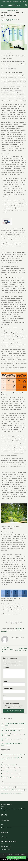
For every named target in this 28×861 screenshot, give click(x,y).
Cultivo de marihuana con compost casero (15, 724)
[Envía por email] (15, 623)
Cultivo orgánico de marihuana (10, 771)
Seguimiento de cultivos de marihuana (12, 790)
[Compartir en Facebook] (9, 623)
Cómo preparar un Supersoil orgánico (13, 744)
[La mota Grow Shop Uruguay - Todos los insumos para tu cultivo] (14, 5)
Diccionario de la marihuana (9, 774)
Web (4, 695)
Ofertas (3, 825)
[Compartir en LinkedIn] (21, 623)
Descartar (24, 859)
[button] (16, 857)
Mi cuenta (4, 837)
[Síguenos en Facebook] (2, 815)
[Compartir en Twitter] (12, 623)
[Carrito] (26, 5)
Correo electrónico (8, 688)
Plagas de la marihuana (8, 787)
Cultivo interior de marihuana (9, 10)
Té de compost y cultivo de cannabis (16, 739)
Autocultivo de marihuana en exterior (12, 755)
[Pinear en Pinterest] (18, 623)
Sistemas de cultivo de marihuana (11, 793)
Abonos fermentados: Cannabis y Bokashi (15, 734)
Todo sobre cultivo (6, 828)
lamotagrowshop (6, 20)
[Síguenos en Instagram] (5, 815)
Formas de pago (6, 849)
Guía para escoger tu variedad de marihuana (11, 778)
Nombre (5, 681)
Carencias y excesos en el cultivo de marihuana (11, 759)
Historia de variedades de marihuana (12, 784)
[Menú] (2, 5)
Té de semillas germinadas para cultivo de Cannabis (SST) (14, 729)
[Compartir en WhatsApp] (7, 623)
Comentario (6, 667)
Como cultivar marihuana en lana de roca (7, 649)
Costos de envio (6, 846)
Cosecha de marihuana (8, 765)
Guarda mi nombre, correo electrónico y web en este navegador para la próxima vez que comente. (12, 705)
